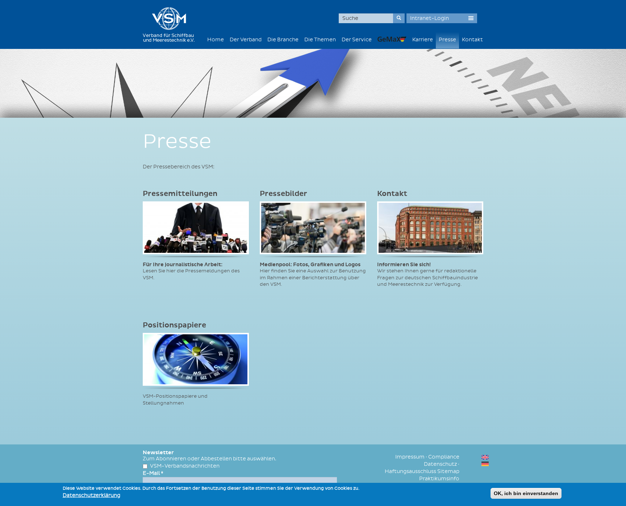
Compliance (443, 457)
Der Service (357, 40)
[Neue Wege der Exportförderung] (392, 39)
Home (215, 40)
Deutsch (485, 463)
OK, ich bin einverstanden (526, 493)
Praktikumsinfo (439, 479)
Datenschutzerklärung (91, 495)
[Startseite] (171, 24)
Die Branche (283, 40)
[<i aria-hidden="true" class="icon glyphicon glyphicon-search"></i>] (399, 18)
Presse (447, 40)
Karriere (422, 40)
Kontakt (472, 40)
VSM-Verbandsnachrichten (185, 466)
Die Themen (320, 40)
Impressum (410, 457)
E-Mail (153, 473)
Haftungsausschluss (410, 471)
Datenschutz (440, 464)
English (485, 457)
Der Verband (246, 40)
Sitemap (448, 471)
